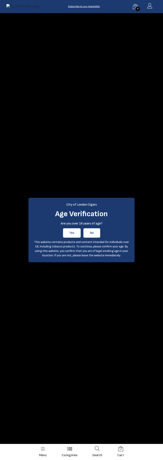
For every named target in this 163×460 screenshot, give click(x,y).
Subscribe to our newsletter (84, 6)
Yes (71, 233)
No (92, 233)
